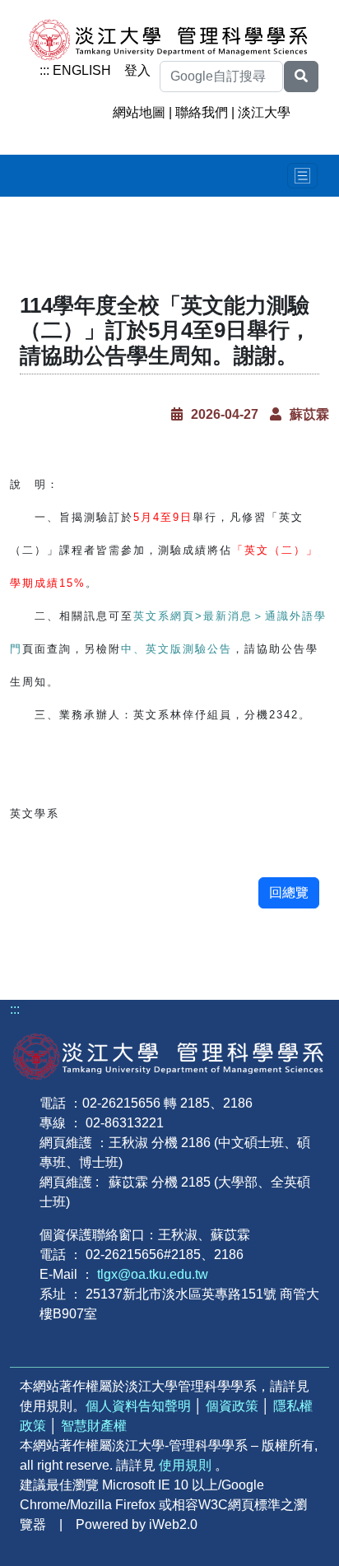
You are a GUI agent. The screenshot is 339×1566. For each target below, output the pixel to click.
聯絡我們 (201, 112)
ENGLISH (82, 70)
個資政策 (232, 1406)
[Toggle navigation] (302, 175)
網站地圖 (139, 112)
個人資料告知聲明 (138, 1406)
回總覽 (289, 892)
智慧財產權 (94, 1426)
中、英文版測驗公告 (176, 649)
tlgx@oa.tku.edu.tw (152, 1274)
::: (44, 70)
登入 (137, 70)
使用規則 (185, 1465)
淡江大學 (264, 112)
